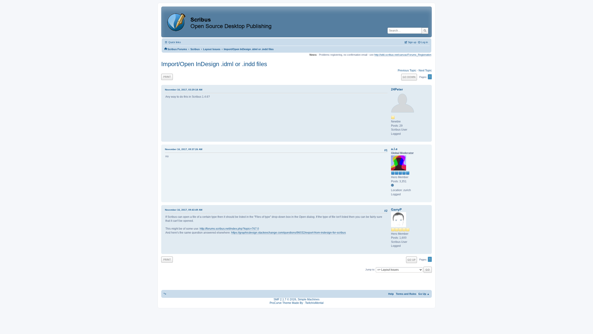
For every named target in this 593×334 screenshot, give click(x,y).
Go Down (409, 77)
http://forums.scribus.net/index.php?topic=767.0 (229, 228)
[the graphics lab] (393, 185)
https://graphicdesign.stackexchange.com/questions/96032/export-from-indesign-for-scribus (288, 232)
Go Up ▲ (423, 293)
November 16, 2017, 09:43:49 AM (183, 210)
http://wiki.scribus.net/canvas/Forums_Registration (402, 54)
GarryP (396, 209)
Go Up (411, 259)
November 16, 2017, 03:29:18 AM (183, 89)
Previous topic (407, 70)
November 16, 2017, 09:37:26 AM (183, 149)
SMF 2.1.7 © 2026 (285, 299)
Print (167, 76)
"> (165, 293)
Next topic (425, 70)
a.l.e (394, 149)
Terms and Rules (406, 293)
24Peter (397, 89)
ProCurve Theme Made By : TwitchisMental (297, 303)
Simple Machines (308, 299)
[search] (425, 31)
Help (391, 293)
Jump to (369, 269)
